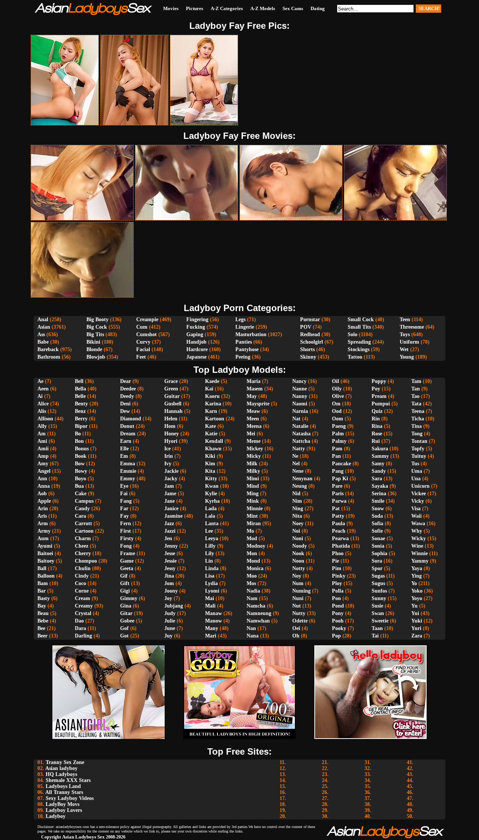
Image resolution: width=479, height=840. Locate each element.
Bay (41, 606)
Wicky (418, 538)
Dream (127, 433)
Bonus (82, 448)
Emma (127, 463)
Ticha (417, 418)
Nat (296, 418)
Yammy (419, 561)
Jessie (170, 561)
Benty (81, 404)
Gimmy (128, 598)
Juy (168, 636)
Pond (338, 606)
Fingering (197, 319)
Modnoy (256, 546)
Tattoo (355, 357)
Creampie (147, 319)
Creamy (84, 606)
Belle (80, 396)
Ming (253, 493)
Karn (211, 411)
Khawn (213, 448)
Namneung (259, 613)
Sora (377, 561)
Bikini (93, 342)
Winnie (419, 553)
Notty (298, 568)
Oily (337, 389)
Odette (300, 621)
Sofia (377, 523)
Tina (416, 426)
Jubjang (173, 606)
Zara (416, 636)
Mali (210, 606)
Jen (168, 538)
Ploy (337, 583)
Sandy (379, 471)
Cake (80, 493)
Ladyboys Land (63, 786)
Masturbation (250, 334)
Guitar (172, 396)
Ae (40, 381)
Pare (337, 486)
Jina (169, 576)
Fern (125, 523)
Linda (212, 568)
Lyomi (212, 591)
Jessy (170, 568)
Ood (337, 411)
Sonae (378, 538)
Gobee (127, 621)
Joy (168, 598)
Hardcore (197, 349)
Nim (297, 501)
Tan (415, 389)
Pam (337, 448)
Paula (338, 523)
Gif (124, 576)
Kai (209, 389)
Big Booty (97, 319)
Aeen (43, 389)
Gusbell (172, 404)
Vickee (418, 493)
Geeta (126, 568)
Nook (298, 553)
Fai (124, 493)
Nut (296, 606)
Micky (254, 456)
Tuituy (418, 456)
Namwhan (258, 621)
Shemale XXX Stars (68, 780)
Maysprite (258, 404)
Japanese (196, 357)
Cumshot (146, 334)
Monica (255, 568)
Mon (252, 553)
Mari (210, 636)
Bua (79, 486)
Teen (405, 319)
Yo (414, 583)
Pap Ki (340, 478)
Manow (213, 621)
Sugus (378, 583)
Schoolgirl (311, 342)
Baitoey (45, 561)
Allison (45, 418)
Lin (209, 561)
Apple (44, 501)
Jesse (169, 553)
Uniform (409, 342)
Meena (254, 426)
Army (44, 531)
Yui (415, 613)
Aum (43, 538)
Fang (126, 501)
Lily (209, 553)
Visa (416, 508)
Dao (79, 621)
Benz (80, 411)
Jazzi (170, 531)
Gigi (125, 591)
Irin (168, 456)
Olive (338, 396)
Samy (378, 463)
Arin (42, 508)
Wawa (418, 523)
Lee (209, 531)
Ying (416, 576)
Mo (250, 531)
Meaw (253, 411)
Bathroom (48, 357)
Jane (169, 501)
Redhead (310, 334)
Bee (41, 628)
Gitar (126, 613)
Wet (404, 349)
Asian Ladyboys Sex (83, 837)
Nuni (297, 598)
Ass (41, 334)
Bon (79, 441)
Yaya (416, 568)
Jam (169, 486)
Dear (125, 381)
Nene (297, 471)
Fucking (195, 327)
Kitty (211, 478)
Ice (167, 448)
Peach (338, 531)
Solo (352, 334)
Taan (377, 628)
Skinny (308, 357)
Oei (296, 628)
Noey (297, 523)
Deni (125, 404)
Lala (210, 516)
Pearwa (340, 538)
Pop (336, 636)
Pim (336, 568)
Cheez (81, 546)
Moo (252, 576)
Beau (43, 613)
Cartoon (84, 531)
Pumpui (381, 404)
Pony (338, 613)
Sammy (380, 456)
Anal (42, 319)
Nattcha (301, 441)
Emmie (128, 471)
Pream (379, 396)
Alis (41, 411)
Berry (81, 418)
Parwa (339, 501)
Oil (335, 381)
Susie (377, 606)
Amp (43, 456)
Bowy (81, 471)
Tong (416, 433)
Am (41, 433)
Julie (169, 621)
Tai (375, 636)
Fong (126, 546)
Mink (253, 501)
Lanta (212, 523)
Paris (338, 493)
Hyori (170, 441)
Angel (44, 471)
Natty (298, 448)
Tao (415, 396)
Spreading (359, 342)
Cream (82, 598)
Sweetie (380, 621)
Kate (210, 426)
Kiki (210, 456)
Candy (82, 508)
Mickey (255, 448)
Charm (83, 538)
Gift (124, 583)
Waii (416, 516)
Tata (416, 404)
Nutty (298, 613)
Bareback (48, 349)
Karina (213, 404)
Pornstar (310, 319)
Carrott (83, 523)
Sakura (380, 448)
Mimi (253, 478)
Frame (127, 553)
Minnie (255, 508)
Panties (243, 342)
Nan (251, 628)
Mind (253, 486)
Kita (210, 471)
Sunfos (379, 591)
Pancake (341, 463)
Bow (80, 463)
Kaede (212, 381)
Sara (377, 478)
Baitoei (45, 553)
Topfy (417, 448)
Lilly (210, 546)
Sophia (379, 553)
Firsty (127, 538)
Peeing (242, 357)
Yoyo (416, 598)
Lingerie (244, 327)
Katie (211, 433)
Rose (377, 433)
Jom (169, 583)
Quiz (377, 411)
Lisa (209, 576)
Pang (338, 471)
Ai (40, 396)
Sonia (378, 546)
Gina (125, 606)
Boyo (80, 478)
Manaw (213, 613)
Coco (80, 583)
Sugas (378, 576)
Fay (124, 516)
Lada (211, 508)
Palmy (339, 441)
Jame (170, 493)
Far (124, 508)
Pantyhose (247, 349)
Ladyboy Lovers (64, 810)
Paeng (339, 426)
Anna (43, 486)
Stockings (358, 349)
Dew (125, 411)
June (169, 628)
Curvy (143, 342)
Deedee (128, 389)
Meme (253, 441)
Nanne (299, 389)
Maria (253, 381)
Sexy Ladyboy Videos (70, 798)
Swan (378, 613)
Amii (43, 448)
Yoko (416, 591)
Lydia (211, 583)
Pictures (194, 8)
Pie (335, 561)
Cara (80, 516)
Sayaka (380, 486)
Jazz (169, 523)
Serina (379, 493)
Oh (295, 636)
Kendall (214, 441)
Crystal (83, 613)
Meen (253, 418)
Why (416, 531)
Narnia (300, 411)
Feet (141, 357)
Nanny (299, 396)
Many (211, 628)
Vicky (417, 501)
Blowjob (95, 357)
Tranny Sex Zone (65, 762)
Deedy (127, 396)
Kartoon (214, 418)
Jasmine (173, 516)
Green (171, 389)
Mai (209, 598)
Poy (376, 389)
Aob (42, 493)
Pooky (339, 628)
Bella (80, 389)
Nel (296, 463)
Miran (254, 523)
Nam (252, 598)
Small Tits (359, 327)
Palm (338, 433)
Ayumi (44, 546)
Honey (171, 433)
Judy (170, 613)
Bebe (42, 621)
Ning (297, 508)
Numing (301, 591)
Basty (43, 598)
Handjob (196, 342)
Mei (251, 433)
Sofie (377, 531)
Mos (251, 583)
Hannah (173, 411)
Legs (240, 319)
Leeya (211, 538)
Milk (252, 463)
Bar (41, 591)
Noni (297, 538)
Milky (253, 471)
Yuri (416, 628)
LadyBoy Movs (62, 804)
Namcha (256, 606)
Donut (127, 426)
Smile (378, 501)
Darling (83, 636)
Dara (80, 628)
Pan (336, 456)
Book (80, 456)
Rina (377, 426)
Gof (124, 628)
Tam (416, 381)
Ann (42, 478)
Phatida (341, 546)
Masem (255, 389)
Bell (79, 381)
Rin (376, 418)
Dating (318, 8)
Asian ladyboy (61, 768)
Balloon (46, 576)
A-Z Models (262, 8)
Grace (171, 381)
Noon (298, 561)
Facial (143, 349)
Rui (376, 441)
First (125, 531)
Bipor (81, 426)
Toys (405, 334)
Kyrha (212, 501)
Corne (82, 591)
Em (124, 456)
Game (127, 561)
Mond (253, 561)
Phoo (338, 553)
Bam (42, 583)
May (252, 396)
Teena (417, 411)
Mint (252, 516)
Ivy (167, 463)
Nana (253, 636)
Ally (42, 426)
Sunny (379, 598)
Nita (297, 516)
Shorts (307, 349)
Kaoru (212, 396)
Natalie (300, 426)
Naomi (299, 404)
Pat (336, 508)
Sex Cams (293, 8)
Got (124, 636)
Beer (42, 636)
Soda (377, 516)
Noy (296, 576)
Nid (296, 493)
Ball (41, 568)
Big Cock (96, 327)
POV (305, 327)
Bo (78, 433)
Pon (336, 598)
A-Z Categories (227, 8)
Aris (42, 516)
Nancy (299, 381)
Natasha (301, 433)
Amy (42, 463)
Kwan (212, 486)
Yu (414, 606)
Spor (377, 568)
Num (297, 583)
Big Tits (95, 334)
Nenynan (302, 478)
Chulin (83, 568)
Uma (416, 471)
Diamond (130, 418)
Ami (42, 441)
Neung (299, 486)
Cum (141, 327)
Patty (338, 516)
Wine (417, 546)
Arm (42, 523)
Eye (124, 486)
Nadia (253, 591)
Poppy (379, 381)
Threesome (412, 327)
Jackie (171, 471)
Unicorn (420, 486)
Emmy (127, 478)
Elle (124, 448)
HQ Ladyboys (61, 774)
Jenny (171, 546)
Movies (171, 8)
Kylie (211, 493)
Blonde (94, 349)
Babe (43, 342)
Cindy (82, 576)
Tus (415, 463)
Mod (252, 538)
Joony (171, 591)
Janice (171, 508)
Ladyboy (55, 816)
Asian (43, 327)
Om (336, 404)
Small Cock (361, 319)
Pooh (338, 621)
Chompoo (86, 561)
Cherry (83, 553)
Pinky (338, 576)
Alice (43, 404)
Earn (125, 441)
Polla (338, 591)
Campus (84, 501)
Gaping (194, 334)
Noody (299, 546)
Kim (210, 463)
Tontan (419, 441)
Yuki (416, 621)
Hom (170, 426)
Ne (295, 456)
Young (407, 357)
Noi (296, 531)
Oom (337, 418)
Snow (378, 508)
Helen (170, 418)
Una (416, 478)
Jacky (170, 478)
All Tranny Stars (64, 792)
